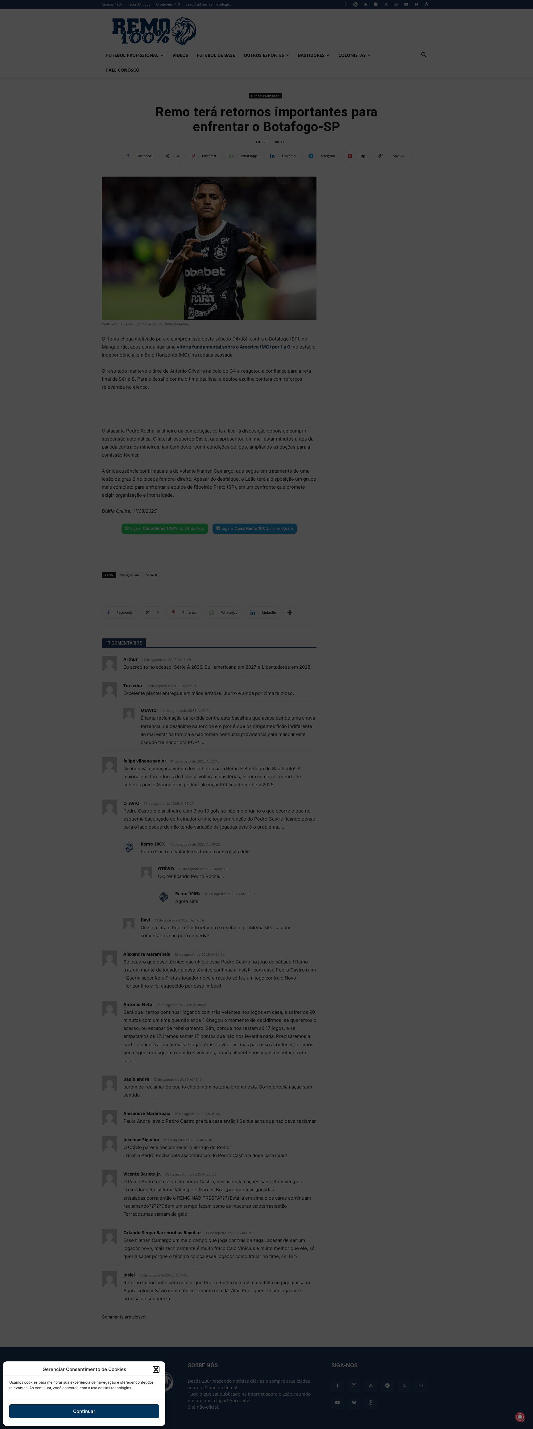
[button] (156, 1369)
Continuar (84, 1411)
